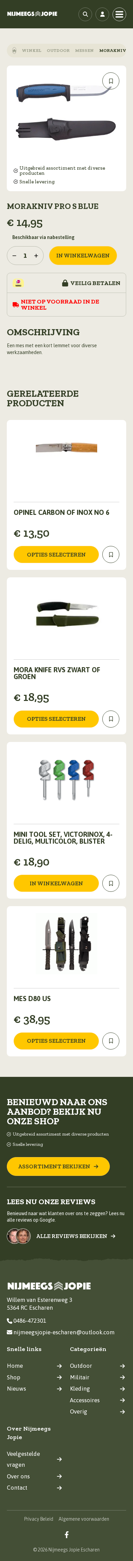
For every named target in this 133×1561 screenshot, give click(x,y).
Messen (84, 50)
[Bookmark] (110, 80)
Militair (79, 1377)
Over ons (18, 1476)
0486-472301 (29, 1320)
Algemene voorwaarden (84, 1519)
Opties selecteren (56, 554)
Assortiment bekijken (54, 1166)
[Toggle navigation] (119, 14)
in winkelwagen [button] (56, 883)
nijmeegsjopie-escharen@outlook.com (64, 1332)
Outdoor (58, 50)
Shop (13, 1377)
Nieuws (16, 1388)
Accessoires (85, 1400)
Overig (78, 1411)
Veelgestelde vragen (23, 1459)
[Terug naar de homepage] (32, 14)
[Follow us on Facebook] (67, 1535)
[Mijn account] (102, 14)
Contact (17, 1487)
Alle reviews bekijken (71, 1236)
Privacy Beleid (38, 1519)
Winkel (31, 50)
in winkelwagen (83, 255)
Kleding (80, 1388)
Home (15, 1365)
